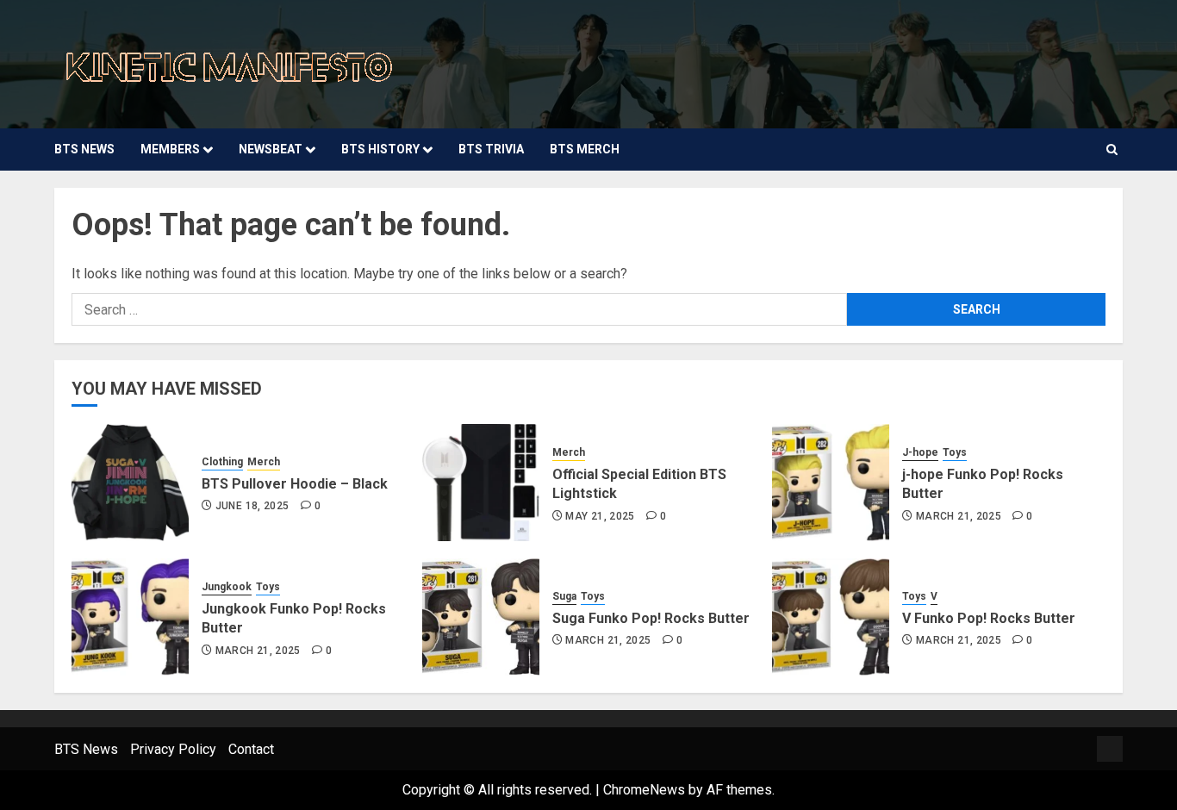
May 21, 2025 (599, 516)
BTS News (84, 149)
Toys (955, 452)
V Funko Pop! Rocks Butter (988, 618)
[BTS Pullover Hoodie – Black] (130, 482)
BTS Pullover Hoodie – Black (295, 484)
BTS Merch (585, 149)
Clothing (222, 462)
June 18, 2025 (252, 506)
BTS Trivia (491, 149)
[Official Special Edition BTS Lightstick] (480, 482)
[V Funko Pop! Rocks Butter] (830, 617)
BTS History (380, 149)
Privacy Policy (173, 749)
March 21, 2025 (958, 516)
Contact (251, 749)
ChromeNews (644, 790)
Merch (263, 462)
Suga (564, 596)
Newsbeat (270, 149)
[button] (1112, 150)
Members (170, 149)
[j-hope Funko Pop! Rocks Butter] (830, 482)
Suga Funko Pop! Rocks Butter (651, 618)
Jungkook (227, 587)
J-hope (920, 452)
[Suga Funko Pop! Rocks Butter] (480, 617)
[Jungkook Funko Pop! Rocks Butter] (130, 617)
